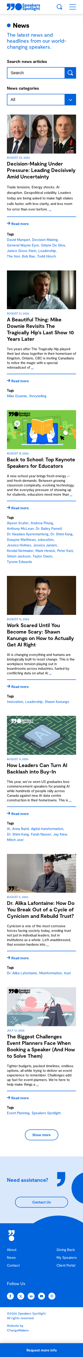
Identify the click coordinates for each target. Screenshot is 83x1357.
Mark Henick (45, 550)
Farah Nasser (41, 834)
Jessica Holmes (19, 545)
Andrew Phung (42, 523)
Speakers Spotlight (46, 1113)
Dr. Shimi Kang (61, 534)
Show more (41, 1135)
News (11, 1257)
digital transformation (47, 829)
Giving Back (65, 1249)
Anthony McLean (20, 528)
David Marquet (18, 239)
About (11, 1249)
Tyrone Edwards (19, 562)
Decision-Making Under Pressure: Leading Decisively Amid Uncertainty (41, 169)
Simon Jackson (18, 556)
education (45, 539)
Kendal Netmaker (20, 550)
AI (8, 829)
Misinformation (50, 973)
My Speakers (66, 1257)
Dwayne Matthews (21, 539)
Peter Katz (65, 550)
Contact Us (41, 1202)
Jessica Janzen (45, 545)
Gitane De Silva (53, 245)
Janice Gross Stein (21, 251)
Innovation (15, 701)
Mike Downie (17, 396)
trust (67, 973)
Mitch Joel (15, 840)
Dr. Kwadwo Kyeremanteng (27, 534)
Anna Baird (20, 829)
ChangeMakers (18, 1330)
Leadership (47, 251)
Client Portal (65, 1265)
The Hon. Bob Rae (21, 256)
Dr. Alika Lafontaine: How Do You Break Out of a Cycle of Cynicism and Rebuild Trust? (40, 909)
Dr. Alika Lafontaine (22, 973)
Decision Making (45, 239)
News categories (23, 88)
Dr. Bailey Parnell (49, 528)
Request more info (42, 1350)
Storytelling (37, 396)
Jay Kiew (60, 834)
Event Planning (18, 1113)
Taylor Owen (42, 556)
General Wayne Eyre (23, 245)
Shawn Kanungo (57, 701)
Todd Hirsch (46, 256)
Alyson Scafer (18, 523)
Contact (13, 1265)
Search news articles (27, 61)
